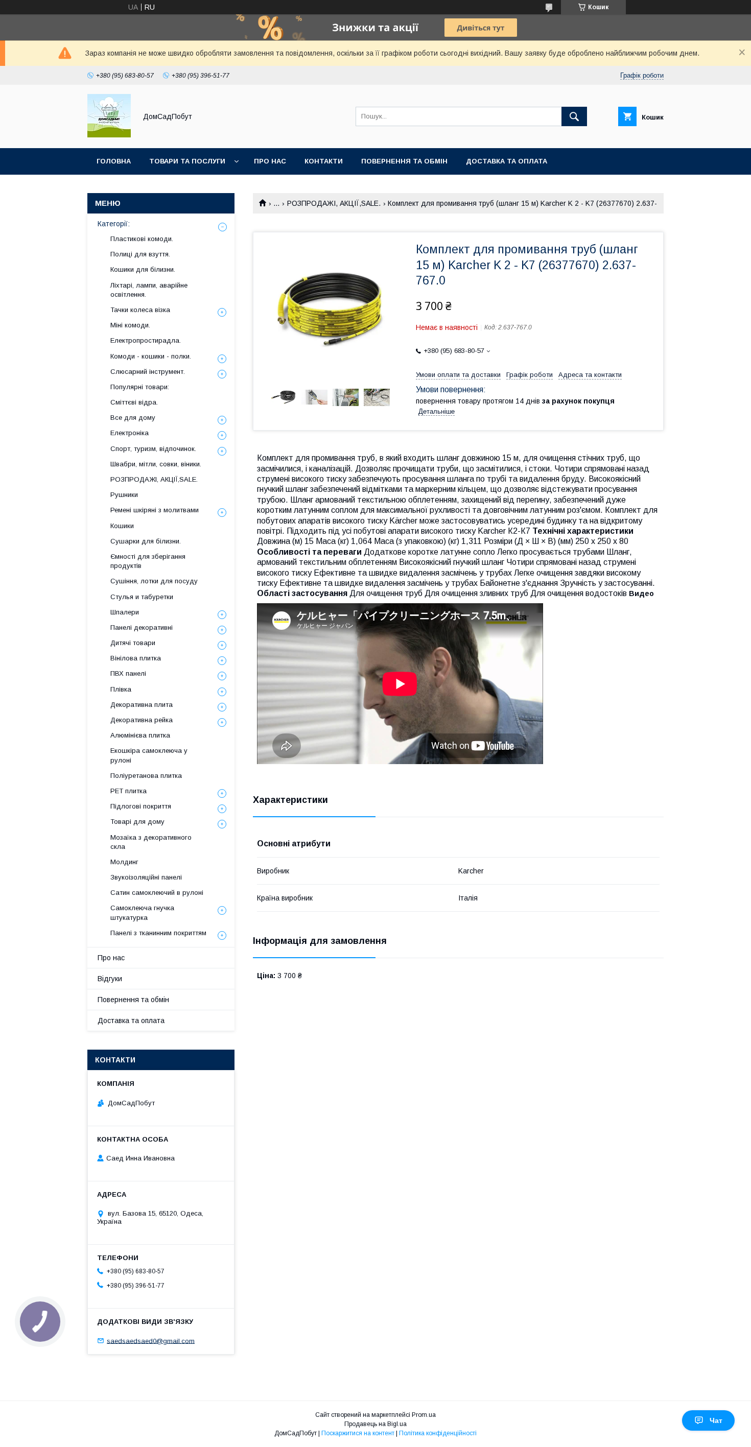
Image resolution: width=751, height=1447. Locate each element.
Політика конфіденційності (438, 1433)
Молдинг (124, 862)
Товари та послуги (187, 161)
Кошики (122, 526)
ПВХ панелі (128, 673)
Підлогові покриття (140, 806)
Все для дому (132, 417)
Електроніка (129, 433)
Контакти (323, 161)
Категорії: (114, 224)
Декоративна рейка (141, 720)
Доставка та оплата (506, 161)
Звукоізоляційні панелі (146, 877)
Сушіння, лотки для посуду (154, 581)
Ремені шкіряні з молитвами (154, 510)
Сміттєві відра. (134, 402)
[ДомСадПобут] (109, 135)
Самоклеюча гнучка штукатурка (142, 912)
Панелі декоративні (141, 627)
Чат (716, 1420)
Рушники (124, 495)
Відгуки (110, 979)
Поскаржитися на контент (357, 1433)
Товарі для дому (137, 821)
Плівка (120, 689)
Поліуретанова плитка (146, 775)
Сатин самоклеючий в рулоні (156, 892)
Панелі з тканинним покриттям (158, 933)
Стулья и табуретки (141, 597)
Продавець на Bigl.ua (375, 1424)
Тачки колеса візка (140, 310)
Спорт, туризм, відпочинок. (153, 449)
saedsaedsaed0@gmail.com (151, 1340)
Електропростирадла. (145, 340)
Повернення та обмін (404, 161)
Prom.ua (424, 1414)
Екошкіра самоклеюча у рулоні (148, 755)
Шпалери (124, 612)
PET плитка (128, 791)
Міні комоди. (130, 325)
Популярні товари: (139, 387)
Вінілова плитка (135, 658)
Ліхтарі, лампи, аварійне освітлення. (148, 289)
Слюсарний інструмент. (147, 371)
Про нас (270, 161)
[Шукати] (574, 116)
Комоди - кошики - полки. (150, 356)
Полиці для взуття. (140, 254)
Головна (114, 161)
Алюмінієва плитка (140, 735)
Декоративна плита (141, 704)
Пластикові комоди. (141, 239)
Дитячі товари (132, 643)
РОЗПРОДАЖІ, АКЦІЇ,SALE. (334, 203)
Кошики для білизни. (142, 269)
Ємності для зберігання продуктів (147, 561)
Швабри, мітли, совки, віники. (155, 464)
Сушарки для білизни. (145, 541)
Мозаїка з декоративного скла (151, 842)
